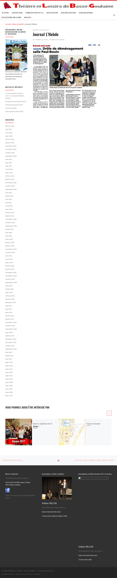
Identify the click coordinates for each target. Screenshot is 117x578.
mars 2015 (9, 362)
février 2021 (9, 212)
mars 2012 (9, 372)
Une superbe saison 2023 (14, 111)
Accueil (8, 24)
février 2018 (9, 296)
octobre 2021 (10, 186)
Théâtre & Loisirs (42, 39)
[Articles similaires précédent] (104, 413)
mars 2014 (9, 366)
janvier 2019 (9, 269)
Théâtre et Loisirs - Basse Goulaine (22, 571)
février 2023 (9, 139)
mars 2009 (9, 382)
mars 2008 (9, 386)
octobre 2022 (10, 153)
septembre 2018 (11, 282)
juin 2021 (8, 199)
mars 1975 (9, 395)
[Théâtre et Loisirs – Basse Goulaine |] (58, 5)
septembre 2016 (11, 329)
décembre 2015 (10, 339)
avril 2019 (9, 259)
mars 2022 (9, 173)
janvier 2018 (9, 299)
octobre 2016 (10, 326)
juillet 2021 (9, 196)
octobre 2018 (10, 279)
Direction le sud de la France (15, 101)
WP (12, 574)
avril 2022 (9, 169)
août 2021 (8, 193)
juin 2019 (8, 256)
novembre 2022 (10, 149)
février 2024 (9, 126)
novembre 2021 (10, 182)
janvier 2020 (9, 246)
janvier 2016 (9, 336)
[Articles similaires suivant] (109, 413)
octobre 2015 (10, 346)
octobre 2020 (10, 222)
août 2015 (8, 352)
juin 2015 (8, 359)
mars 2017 (9, 312)
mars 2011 (9, 376)
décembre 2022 (10, 146)
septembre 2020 (11, 226)
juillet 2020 (9, 229)
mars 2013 (9, 369)
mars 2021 (9, 209)
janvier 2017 (9, 319)
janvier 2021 (9, 216)
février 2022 (9, 176)
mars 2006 (9, 392)
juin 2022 (8, 163)
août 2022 (8, 159)
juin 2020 (8, 232)
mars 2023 (9, 136)
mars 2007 (9, 389)
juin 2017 (8, 309)
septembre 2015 (11, 349)
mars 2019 (9, 262)
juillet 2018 (9, 289)
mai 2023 (8, 129)
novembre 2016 (10, 322)
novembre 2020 (10, 219)
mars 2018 (9, 292)
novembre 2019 (10, 249)
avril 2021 (9, 206)
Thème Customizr (34, 574)
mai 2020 (8, 236)
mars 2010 (9, 379)
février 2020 (9, 242)
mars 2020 (9, 239)
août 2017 (8, 306)
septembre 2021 (11, 189)
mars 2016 (9, 332)
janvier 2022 (9, 179)
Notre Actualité (18, 24)
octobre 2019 (10, 252)
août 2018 (8, 286)
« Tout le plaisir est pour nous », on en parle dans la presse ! (14, 96)
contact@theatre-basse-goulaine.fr (17, 478)
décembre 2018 (10, 272)
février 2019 (9, 266)
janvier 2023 (9, 143)
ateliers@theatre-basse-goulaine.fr (54, 507)
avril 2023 (9, 133)
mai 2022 (8, 166)
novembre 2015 (10, 342)
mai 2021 (8, 202)
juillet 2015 (9, 356)
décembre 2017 (10, 302)
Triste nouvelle (11, 108)
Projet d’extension (93, 423)
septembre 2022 (11, 156)
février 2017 (9, 316)
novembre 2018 (10, 276)
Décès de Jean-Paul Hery (14, 105)
